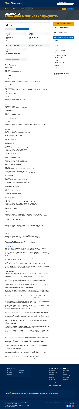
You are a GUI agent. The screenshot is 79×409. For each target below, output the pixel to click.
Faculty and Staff (20, 8)
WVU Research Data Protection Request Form (12, 403)
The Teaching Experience (60, 57)
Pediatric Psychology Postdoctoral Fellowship (61, 74)
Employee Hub (72, 403)
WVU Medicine (66, 379)
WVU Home (59, 2)
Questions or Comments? (54, 375)
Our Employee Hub (67, 375)
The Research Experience (60, 55)
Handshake (50, 402)
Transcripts (51, 377)
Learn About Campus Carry (35, 395)
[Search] (73, 4)
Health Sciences (63, 2)
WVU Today (65, 402)
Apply (56, 40)
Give (64, 8)
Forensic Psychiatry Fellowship (61, 29)
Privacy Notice (17, 402)
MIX (67, 402)
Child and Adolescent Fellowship (61, 27)
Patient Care (70, 8)
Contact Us (12, 8)
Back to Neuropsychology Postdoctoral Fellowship (63, 24)
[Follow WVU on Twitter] (70, 406)
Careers (64, 372)
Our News (65, 374)
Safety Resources (17, 395)
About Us (7, 8)
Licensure (57, 47)
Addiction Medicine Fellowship (61, 34)
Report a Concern (9, 395)
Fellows (56, 60)
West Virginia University (11, 405)
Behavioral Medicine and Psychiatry (19, 20)
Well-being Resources (25, 395)
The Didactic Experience (60, 52)
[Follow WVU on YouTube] (73, 406)
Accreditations (7, 402)
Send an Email (15, 45)
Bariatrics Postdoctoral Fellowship (61, 70)
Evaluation (57, 42)
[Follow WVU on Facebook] (67, 406)
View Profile (9, 45)
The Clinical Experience (60, 50)
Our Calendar (52, 379)
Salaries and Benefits (59, 62)
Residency (40, 8)
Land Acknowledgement (24, 402)
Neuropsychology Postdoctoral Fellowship (39, 20)
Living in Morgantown (60, 67)
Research (34, 8)
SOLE (73, 402)
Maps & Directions (53, 372)
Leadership (9, 374)
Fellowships (28, 8)
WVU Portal (46, 402)
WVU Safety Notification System (57, 402)
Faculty (56, 45)
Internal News (66, 377)
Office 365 (70, 402)
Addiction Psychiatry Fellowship (61, 32)
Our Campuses (52, 370)
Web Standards (12, 402)
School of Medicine (8, 20)
